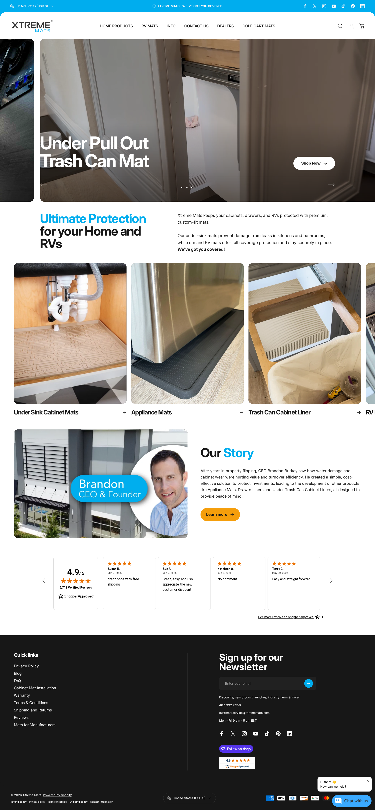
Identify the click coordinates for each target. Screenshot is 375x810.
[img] (76, 581)
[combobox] (32, 6)
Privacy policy (37, 801)
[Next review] (331, 580)
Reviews (21, 717)
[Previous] (44, 185)
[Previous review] (44, 580)
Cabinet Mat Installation (35, 688)
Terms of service (57, 801)
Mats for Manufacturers (35, 725)
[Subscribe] (308, 683)
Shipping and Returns (33, 710)
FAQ (17, 680)
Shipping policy (78, 801)
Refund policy (18, 801)
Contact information (101, 801)
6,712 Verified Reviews (75, 587)
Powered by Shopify (57, 795)
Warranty (22, 695)
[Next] (331, 185)
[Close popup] (367, 780)
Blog (18, 673)
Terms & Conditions (31, 702)
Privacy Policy (26, 666)
